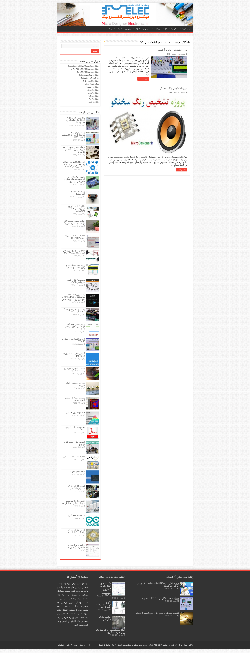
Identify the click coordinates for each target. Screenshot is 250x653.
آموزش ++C (94, 99)
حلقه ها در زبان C (77, 471)
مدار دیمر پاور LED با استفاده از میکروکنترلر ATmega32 (75, 120)
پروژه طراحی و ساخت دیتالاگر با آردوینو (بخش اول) (75, 326)
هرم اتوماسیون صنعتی (75, 413)
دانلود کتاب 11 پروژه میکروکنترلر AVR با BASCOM (76, 208)
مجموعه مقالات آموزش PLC (75, 428)
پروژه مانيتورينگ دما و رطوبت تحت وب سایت (75, 266)
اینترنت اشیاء (93, 102)
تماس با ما (111, 28)
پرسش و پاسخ (78, 645)
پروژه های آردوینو (178, 54)
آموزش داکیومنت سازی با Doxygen (74, 355)
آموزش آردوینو (93, 90)
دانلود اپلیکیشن (63, 645)
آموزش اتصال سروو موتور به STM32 (73, 340)
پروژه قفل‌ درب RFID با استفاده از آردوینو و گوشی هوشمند (158, 584)
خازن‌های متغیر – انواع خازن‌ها (75, 384)
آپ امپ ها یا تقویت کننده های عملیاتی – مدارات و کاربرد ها (74, 150)
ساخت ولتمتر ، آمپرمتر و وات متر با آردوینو (74, 370)
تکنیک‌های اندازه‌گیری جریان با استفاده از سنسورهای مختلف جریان (104, 589)
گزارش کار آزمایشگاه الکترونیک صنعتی (76, 487)
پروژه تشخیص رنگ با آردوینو (172, 50)
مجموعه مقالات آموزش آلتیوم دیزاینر (75, 399)
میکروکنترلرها (186, 28)
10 (169, 92)
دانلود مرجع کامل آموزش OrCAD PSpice (74, 237)
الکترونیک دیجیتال (171, 28)
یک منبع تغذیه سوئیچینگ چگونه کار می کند (74, 311)
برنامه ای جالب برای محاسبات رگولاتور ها (76, 546)
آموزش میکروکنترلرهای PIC (87, 72)
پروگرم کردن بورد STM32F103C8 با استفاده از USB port (73, 135)
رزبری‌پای (128, 28)
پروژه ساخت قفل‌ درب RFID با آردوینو (160, 598)
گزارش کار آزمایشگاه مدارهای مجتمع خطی (76, 532)
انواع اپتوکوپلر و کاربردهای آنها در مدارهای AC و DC (74, 252)
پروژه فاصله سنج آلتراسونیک (78, 193)
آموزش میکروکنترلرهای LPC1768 (85, 69)
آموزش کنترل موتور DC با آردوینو (74, 443)
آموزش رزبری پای (92, 87)
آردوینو (119, 28)
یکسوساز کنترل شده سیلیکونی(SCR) (76, 281)
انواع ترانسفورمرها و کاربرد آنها (103, 604)
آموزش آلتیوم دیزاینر (90, 81)
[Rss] (89, 644)
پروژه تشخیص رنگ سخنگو (173, 88)
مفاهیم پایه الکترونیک (89, 78)
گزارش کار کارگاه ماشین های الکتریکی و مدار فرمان (73, 502)
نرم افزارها (157, 28)
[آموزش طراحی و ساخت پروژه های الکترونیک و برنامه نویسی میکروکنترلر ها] (125, 14)
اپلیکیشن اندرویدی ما (66, 621)
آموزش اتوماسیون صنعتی (88, 75)
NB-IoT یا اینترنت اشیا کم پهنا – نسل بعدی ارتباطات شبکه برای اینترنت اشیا (74, 164)
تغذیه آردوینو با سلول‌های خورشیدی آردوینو (157, 613)
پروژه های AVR (179, 92)
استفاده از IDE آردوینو (75, 516)
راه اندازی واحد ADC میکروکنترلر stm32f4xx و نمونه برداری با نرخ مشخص (73, 297)
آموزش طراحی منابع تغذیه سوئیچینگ (83, 66)
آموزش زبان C (93, 93)
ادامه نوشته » (143, 79)
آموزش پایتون (93, 96)
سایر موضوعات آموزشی (142, 28)
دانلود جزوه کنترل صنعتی (74, 457)
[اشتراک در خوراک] (104, 41)
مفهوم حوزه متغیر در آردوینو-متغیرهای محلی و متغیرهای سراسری (74, 179)
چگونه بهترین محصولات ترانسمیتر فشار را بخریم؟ (74, 222)
